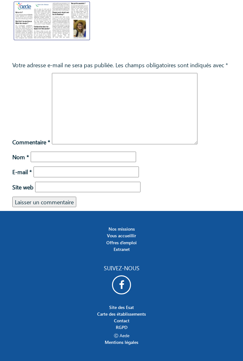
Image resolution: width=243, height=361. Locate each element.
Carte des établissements (121, 314)
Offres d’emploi (121, 243)
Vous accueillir (121, 236)
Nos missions (122, 229)
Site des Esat (121, 307)
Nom (20, 157)
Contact (121, 321)
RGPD (122, 327)
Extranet (122, 249)
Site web (23, 187)
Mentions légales (121, 342)
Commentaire (31, 142)
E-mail (22, 172)
